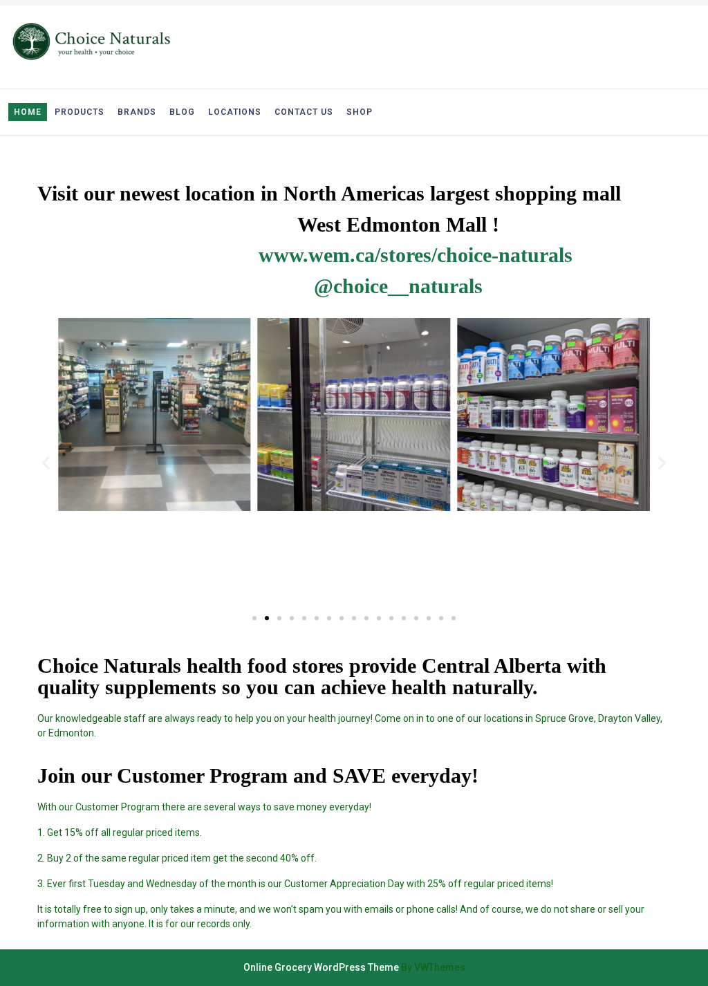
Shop (359, 112)
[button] (254, 618)
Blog (182, 112)
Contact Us (303, 112)
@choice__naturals (398, 286)
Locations (234, 112)
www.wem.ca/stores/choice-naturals (415, 255)
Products (79, 112)
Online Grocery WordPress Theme (321, 967)
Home (27, 112)
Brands (137, 112)
